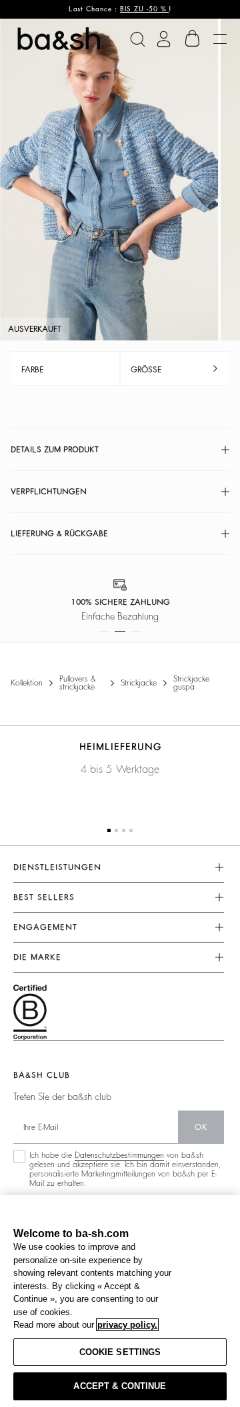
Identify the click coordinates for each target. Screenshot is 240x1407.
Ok (201, 1127)
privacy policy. (127, 1325)
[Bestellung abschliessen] (193, 39)
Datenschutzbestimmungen (119, 1155)
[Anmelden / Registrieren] (163, 39)
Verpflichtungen (49, 492)
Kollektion (27, 683)
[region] (120, 1301)
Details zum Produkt (55, 450)
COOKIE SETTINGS (120, 1352)
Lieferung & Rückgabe (59, 534)
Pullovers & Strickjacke (77, 683)
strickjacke (139, 683)
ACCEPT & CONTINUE (119, 1386)
